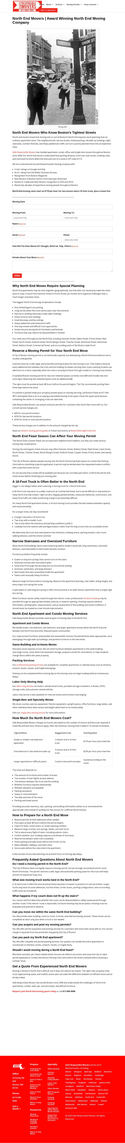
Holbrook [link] (93, 1083)
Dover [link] (78, 1079)
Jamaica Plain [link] (104, 1083)
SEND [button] (17, 275)
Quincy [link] (68, 1094)
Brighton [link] (77, 1075)
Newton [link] (92, 1090)
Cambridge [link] (99, 1075)
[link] (27, 6)
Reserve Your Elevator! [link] (35, 1098)
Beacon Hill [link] (103, 1094)
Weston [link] (104, 1101)
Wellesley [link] (94, 1101)
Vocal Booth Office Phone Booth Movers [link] (53, 1110)
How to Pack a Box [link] (36, 1080)
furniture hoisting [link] (91, 598)
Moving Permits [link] (73, 5)
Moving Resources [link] (34, 1115)
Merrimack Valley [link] (93, 1086)
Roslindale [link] (78, 1094)
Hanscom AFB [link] (71, 1108)
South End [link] (89, 1097)
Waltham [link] (79, 1097)
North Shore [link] (103, 1090)
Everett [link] (98, 1079)
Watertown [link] (83, 1101)
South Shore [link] (70, 1101)
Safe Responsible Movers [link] (24, 152)
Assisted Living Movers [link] (53, 1079)
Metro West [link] (70, 1090)
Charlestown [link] (90, 1094)
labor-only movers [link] (24, 686)
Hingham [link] (82, 1083)
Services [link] (59, 5)
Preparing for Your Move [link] (35, 1070)
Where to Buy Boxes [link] (35, 1103)
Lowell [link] (101, 1105)
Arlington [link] (78, 1072)
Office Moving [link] (53, 1069)
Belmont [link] (68, 1097)
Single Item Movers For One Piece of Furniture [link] (53, 1117)
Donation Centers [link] (34, 1127)
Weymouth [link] (69, 1105)
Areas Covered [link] (90, 5)
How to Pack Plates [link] (35, 1093)
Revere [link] (92, 1105)
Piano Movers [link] (53, 1089)
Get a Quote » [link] (16, 1107)
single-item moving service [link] (33, 712)
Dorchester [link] (88, 1079)
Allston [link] (68, 1072)
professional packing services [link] (30, 665)
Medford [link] (80, 1086)
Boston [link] (68, 1075)
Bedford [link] (97, 1072)
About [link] (48, 5)
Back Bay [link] (88, 1072)
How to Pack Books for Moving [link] (35, 1086)
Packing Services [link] (51, 1098)
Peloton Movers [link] (51, 1073)
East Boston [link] (82, 1105)
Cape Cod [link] (69, 1079)
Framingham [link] (70, 1083)
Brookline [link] (88, 1075)
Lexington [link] (69, 1086)
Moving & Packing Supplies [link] (34, 1121)
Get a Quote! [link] (48, 10)
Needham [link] (82, 1090)
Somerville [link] (101, 1097)
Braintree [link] (108, 1072)
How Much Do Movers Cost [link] (36, 1075)
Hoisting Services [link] (51, 1104)
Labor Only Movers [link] (52, 1084)
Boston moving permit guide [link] (34, 430)
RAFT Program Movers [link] (53, 1093)
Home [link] (41, 5)
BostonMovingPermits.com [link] (83, 430)
